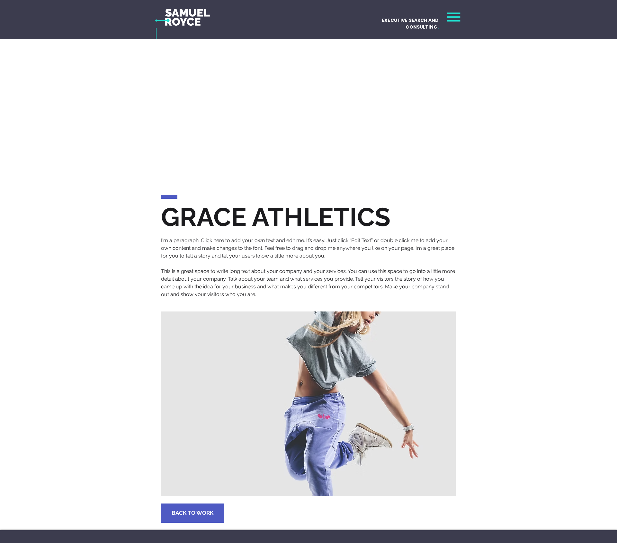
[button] (453, 17)
